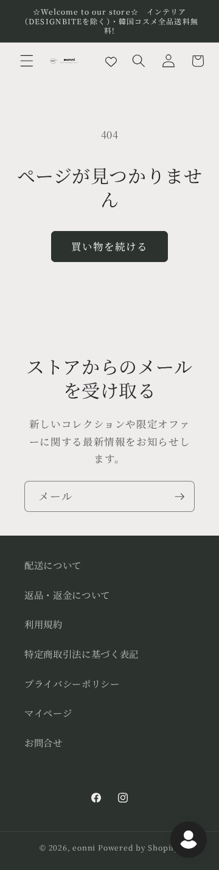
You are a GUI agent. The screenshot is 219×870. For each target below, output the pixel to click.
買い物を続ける (109, 246)
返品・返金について (67, 594)
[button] (26, 60)
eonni (84, 847)
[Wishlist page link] (111, 60)
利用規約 (43, 623)
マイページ (48, 712)
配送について (53, 564)
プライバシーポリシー (72, 683)
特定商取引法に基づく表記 (81, 653)
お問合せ (43, 742)
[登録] (179, 497)
